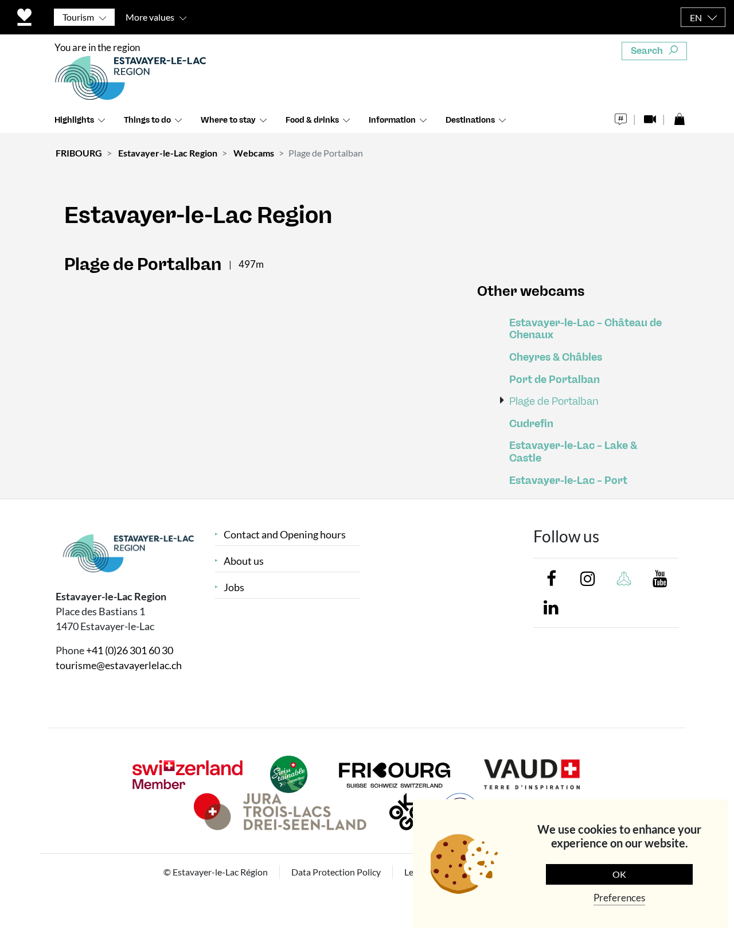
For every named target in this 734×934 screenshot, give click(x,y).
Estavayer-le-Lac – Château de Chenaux (585, 329)
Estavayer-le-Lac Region (167, 152)
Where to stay (228, 120)
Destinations (470, 120)
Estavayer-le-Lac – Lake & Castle (573, 452)
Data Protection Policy (336, 871)
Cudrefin (531, 424)
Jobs (234, 587)
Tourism (78, 16)
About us (244, 561)
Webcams (253, 152)
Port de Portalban (554, 380)
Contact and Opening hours (285, 535)
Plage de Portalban (554, 402)
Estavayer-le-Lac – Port (568, 481)
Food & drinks (312, 120)
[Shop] (679, 116)
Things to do (147, 120)
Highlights (74, 120)
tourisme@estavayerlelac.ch (119, 665)
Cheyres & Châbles (555, 357)
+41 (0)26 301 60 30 (129, 650)
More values (150, 16)
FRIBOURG (79, 152)
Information (392, 120)
